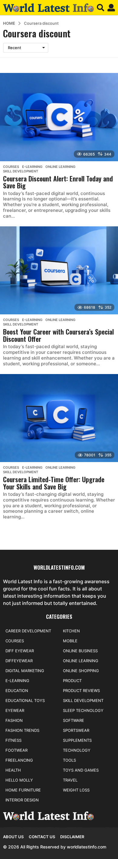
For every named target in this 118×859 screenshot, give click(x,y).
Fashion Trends (22, 730)
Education (16, 690)
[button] (100, 8)
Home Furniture (23, 790)
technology (76, 750)
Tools (69, 760)
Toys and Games (81, 770)
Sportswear (76, 730)
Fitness (13, 740)
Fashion (14, 720)
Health (13, 770)
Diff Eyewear (19, 650)
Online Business (80, 650)
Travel (70, 780)
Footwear (16, 750)
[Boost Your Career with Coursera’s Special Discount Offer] (59, 270)
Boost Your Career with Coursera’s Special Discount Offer (58, 335)
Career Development (28, 630)
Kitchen (71, 630)
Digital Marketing (24, 670)
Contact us (42, 836)
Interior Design (22, 800)
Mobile (70, 640)
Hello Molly (19, 780)
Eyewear (14, 710)
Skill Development (20, 171)
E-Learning (32, 166)
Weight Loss (76, 790)
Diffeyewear (19, 660)
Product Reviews (81, 690)
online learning (60, 166)
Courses (11, 166)
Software (73, 720)
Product (72, 680)
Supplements (77, 740)
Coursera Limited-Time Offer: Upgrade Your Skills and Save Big (53, 482)
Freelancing (19, 760)
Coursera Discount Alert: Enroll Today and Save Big (58, 182)
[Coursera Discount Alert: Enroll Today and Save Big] (59, 117)
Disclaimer (72, 836)
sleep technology (83, 710)
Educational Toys (25, 700)
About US (13, 836)
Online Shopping (81, 670)
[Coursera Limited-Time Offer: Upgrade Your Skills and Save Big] (59, 418)
